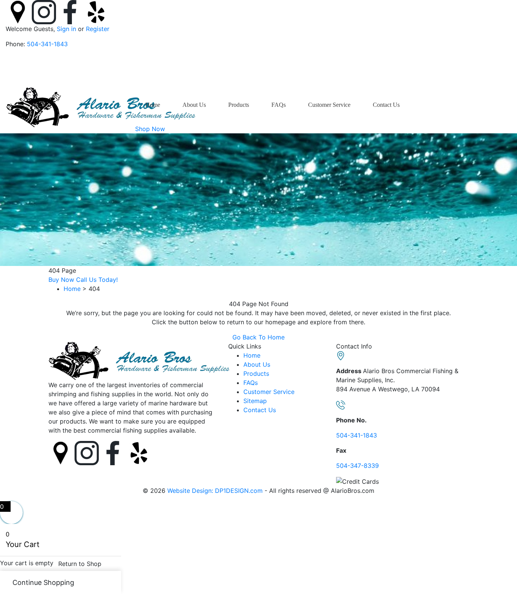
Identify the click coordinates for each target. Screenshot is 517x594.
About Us (194, 105)
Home (152, 105)
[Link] (100, 106)
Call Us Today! (97, 279)
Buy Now (61, 279)
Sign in (66, 29)
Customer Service (329, 105)
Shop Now (150, 129)
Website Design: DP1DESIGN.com (215, 490)
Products (238, 105)
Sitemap (255, 401)
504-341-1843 (47, 44)
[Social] (19, 11)
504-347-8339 (357, 465)
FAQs (278, 105)
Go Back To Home (258, 337)
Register (96, 29)
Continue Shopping (43, 582)
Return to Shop (79, 563)
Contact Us (386, 105)
